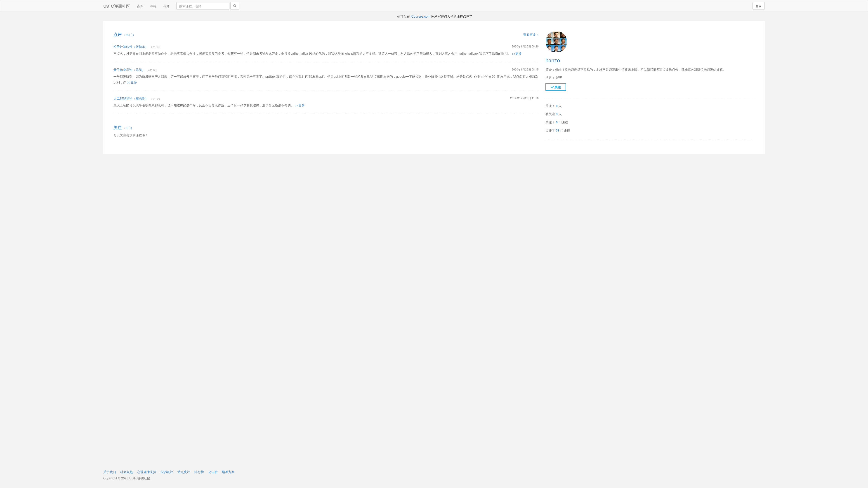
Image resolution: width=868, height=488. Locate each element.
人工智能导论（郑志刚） (130, 98)
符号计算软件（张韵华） (130, 46)
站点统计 (183, 471)
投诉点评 (166, 471)
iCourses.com (420, 16)
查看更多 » (531, 34)
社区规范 (126, 471)
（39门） (124, 34)
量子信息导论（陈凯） (129, 69)
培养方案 (228, 471)
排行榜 (199, 471)
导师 (166, 6)
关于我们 (109, 471)
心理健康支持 (146, 471)
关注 (557, 87)
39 (557, 130)
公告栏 (213, 471)
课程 (153, 6)
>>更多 (517, 53)
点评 (140, 6)
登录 (758, 6)
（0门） (123, 127)
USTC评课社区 (116, 6)
